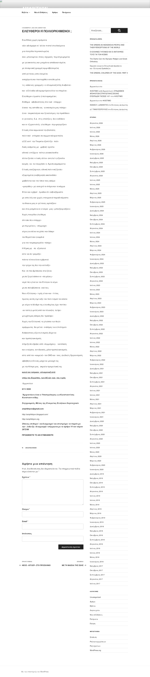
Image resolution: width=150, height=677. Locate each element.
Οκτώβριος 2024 (96, 219)
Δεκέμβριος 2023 (97, 263)
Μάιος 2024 (94, 241)
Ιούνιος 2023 (95, 289)
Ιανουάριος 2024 (96, 259)
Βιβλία (25, 12)
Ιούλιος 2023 (95, 285)
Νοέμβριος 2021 (96, 373)
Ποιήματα (66, 12)
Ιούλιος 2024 (95, 232)
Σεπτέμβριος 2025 (97, 171)
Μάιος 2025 (94, 189)
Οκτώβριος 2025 (96, 167)
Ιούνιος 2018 (95, 553)
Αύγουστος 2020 (96, 439)
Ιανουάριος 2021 (96, 417)
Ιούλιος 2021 (95, 390)
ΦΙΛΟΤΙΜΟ (118, 96)
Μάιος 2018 (94, 557)
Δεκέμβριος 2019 (97, 474)
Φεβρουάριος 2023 (97, 307)
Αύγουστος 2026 (96, 123)
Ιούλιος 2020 (95, 443)
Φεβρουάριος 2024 (97, 254)
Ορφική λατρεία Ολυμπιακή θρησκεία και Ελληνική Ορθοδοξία (106, 67)
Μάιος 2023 (94, 294)
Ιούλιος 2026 (95, 127)
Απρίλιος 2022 (95, 351)
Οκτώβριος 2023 (96, 272)
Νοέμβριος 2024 (96, 215)
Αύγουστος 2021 (96, 386)
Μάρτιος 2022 (95, 355)
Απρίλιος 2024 (95, 246)
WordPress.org (95, 650)
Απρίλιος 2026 (95, 140)
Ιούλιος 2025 (95, 180)
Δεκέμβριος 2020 (97, 421)
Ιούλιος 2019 (95, 496)
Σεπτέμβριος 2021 (97, 382)
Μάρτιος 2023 (95, 303)
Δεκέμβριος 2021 (97, 368)
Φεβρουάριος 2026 (97, 149)
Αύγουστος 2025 (96, 175)
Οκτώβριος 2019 (96, 482)
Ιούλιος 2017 (95, 583)
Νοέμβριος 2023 (96, 267)
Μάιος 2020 (94, 452)
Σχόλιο (26, 477)
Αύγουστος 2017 (96, 579)
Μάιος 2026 (94, 136)
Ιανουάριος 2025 (96, 206)
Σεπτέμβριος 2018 (97, 539)
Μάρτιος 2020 (95, 461)
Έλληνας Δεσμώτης (120, 105)
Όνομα (26, 509)
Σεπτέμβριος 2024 (97, 224)
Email (25, 521)
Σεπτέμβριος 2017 (97, 575)
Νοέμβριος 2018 (96, 531)
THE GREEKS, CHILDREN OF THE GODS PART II (109, 73)
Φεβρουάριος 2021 (97, 412)
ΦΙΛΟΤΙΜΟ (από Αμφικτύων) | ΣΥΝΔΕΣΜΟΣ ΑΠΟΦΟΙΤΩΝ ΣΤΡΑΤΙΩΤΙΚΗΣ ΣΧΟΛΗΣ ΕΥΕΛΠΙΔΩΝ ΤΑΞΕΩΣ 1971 (107, 93)
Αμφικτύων (42, 28)
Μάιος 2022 (94, 346)
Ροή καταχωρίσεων (98, 641)
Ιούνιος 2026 (95, 132)
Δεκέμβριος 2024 (97, 210)
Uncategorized (31, 448)
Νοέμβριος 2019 (96, 478)
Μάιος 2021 (94, 399)
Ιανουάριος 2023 (96, 311)
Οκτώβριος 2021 (96, 377)
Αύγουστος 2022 (96, 333)
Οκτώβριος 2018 (96, 535)
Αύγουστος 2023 (96, 281)
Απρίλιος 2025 (95, 193)
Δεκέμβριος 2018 (97, 526)
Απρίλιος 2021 (95, 404)
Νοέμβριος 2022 (96, 320)
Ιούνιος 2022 (95, 342)
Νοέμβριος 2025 (96, 162)
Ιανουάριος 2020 (96, 469)
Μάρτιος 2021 (95, 408)
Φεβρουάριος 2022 (97, 360)
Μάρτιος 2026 (95, 145)
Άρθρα (55, 12)
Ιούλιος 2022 (95, 338)
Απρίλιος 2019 (95, 509)
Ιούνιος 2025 (95, 184)
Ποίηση (92, 623)
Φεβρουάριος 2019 (97, 518)
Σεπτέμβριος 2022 (97, 329)
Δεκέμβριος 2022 (97, 316)
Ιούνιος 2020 (95, 447)
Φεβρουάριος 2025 (97, 202)
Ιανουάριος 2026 (96, 153)
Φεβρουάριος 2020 (97, 465)
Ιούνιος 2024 (95, 237)
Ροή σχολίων (95, 646)
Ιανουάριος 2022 (96, 364)
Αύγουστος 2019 (96, 491)
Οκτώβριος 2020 (96, 430)
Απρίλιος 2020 (95, 456)
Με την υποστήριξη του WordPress (35, 671)
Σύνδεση (93, 637)
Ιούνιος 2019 (95, 500)
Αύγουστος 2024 (96, 228)
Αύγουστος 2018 (96, 544)
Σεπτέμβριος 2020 (97, 434)
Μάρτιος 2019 (95, 513)
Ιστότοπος (27, 533)
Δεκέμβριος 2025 (97, 158)
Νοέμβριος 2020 (96, 425)
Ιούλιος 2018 (95, 548)
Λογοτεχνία (95, 610)
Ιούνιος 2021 (95, 395)
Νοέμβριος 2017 (96, 566)
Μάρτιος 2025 (95, 197)
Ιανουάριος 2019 (96, 522)
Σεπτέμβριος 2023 (97, 276)
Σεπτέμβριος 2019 (97, 487)
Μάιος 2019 (94, 504)
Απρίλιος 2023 (95, 298)
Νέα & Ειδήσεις (41, 12)
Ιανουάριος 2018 (96, 561)
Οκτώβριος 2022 (96, 324)
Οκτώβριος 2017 (96, 570)
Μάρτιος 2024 (95, 250)
